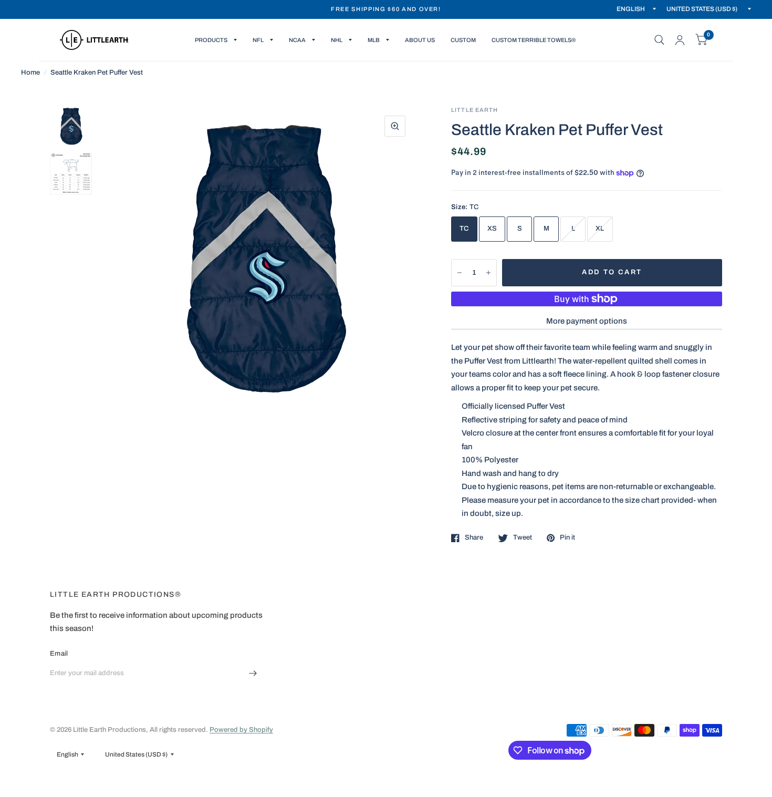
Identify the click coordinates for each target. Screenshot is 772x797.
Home (30, 72)
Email (59, 653)
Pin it (567, 537)
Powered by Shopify (241, 729)
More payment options (586, 321)
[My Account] (680, 40)
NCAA (297, 40)
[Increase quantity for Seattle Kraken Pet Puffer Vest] (488, 273)
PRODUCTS (211, 40)
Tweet (522, 537)
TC (464, 228)
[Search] (659, 40)
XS (492, 228)
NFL (258, 40)
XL (600, 228)
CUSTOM (463, 40)
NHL (336, 40)
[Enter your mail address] (253, 673)
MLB (374, 40)
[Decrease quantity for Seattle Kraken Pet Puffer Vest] (459, 273)
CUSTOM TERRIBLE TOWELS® (534, 40)
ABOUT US (420, 40)
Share (474, 537)
